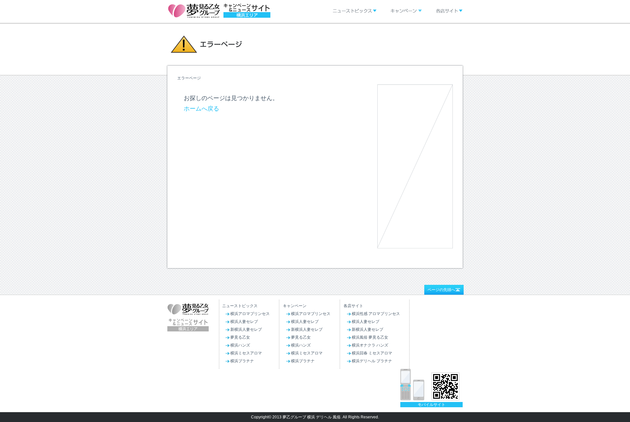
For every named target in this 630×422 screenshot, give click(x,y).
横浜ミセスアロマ (246, 353)
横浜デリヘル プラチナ (372, 361)
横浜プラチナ (242, 361)
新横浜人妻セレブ (246, 329)
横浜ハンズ (240, 345)
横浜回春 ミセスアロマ (372, 353)
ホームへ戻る (201, 108)
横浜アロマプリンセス (250, 313)
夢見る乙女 (240, 337)
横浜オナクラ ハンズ (370, 345)
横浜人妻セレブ (244, 321)
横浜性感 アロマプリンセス (376, 313)
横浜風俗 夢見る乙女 (370, 337)
